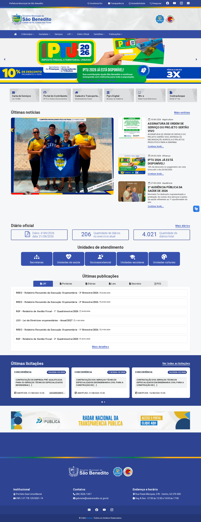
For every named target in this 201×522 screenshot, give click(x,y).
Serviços (59, 34)
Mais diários (182, 225)
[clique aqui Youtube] (104, 510)
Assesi (89, 518)
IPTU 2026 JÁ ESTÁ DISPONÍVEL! (160, 161)
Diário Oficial (83, 34)
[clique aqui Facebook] (97, 510)
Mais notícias (182, 112)
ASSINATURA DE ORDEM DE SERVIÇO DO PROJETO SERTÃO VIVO (168, 127)
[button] (102, 402)
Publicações (115, 34)
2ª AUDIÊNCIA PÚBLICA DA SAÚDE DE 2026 (165, 189)
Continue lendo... (156, 146)
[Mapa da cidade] (100, 444)
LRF (69, 34)
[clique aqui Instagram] (112, 510)
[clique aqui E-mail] (89, 510)
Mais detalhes (100, 346)
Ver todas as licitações (176, 363)
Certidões (98, 34)
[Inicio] (15, 34)
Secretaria (44, 34)
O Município (27, 34)
